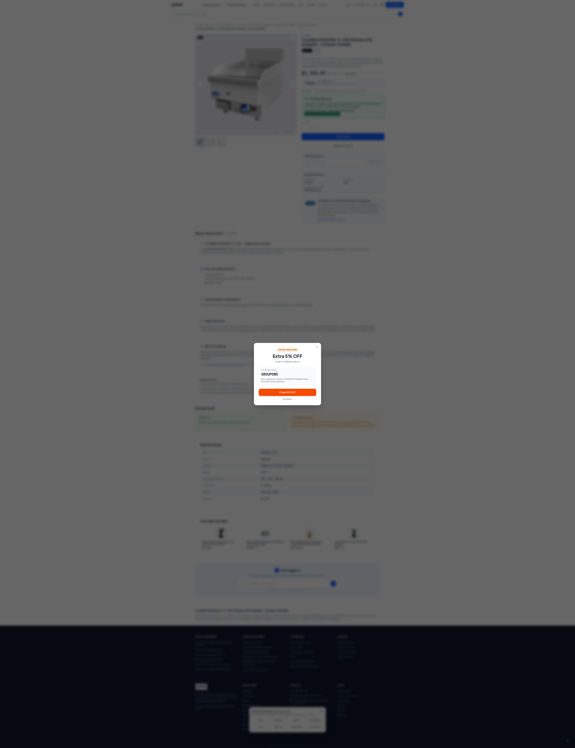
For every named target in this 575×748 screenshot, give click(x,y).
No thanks (287, 399)
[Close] (317, 347)
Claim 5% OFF (287, 392)
